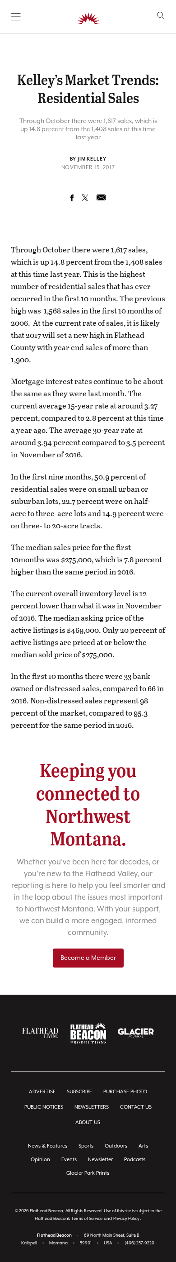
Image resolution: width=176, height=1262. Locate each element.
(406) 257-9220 (139, 1243)
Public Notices (43, 1107)
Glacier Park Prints (87, 1173)
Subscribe (79, 1092)
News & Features (47, 1146)
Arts (143, 1146)
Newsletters (91, 1107)
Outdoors (116, 1146)
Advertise (42, 1092)
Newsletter (100, 1159)
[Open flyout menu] (16, 16)
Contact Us (136, 1107)
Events (69, 1159)
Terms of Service (86, 1218)
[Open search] (161, 16)
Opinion (40, 1159)
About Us (87, 1122)
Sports (86, 1146)
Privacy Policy (126, 1218)
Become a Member (88, 958)
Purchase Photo (125, 1092)
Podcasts (134, 1159)
